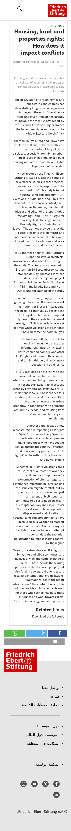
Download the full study (48, 616)
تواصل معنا (51, 687)
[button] (57, 633)
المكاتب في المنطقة (43, 743)
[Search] (19, 9)
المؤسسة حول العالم (43, 734)
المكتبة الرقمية (48, 764)
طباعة (55, 696)
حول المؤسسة (48, 726)
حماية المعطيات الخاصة (41, 705)
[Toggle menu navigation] (9, 9)
